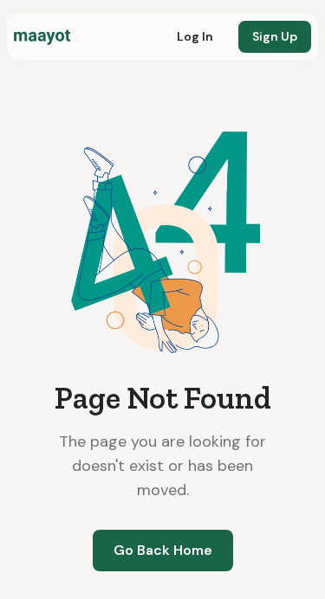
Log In (195, 36)
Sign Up (274, 36)
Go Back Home (163, 550)
